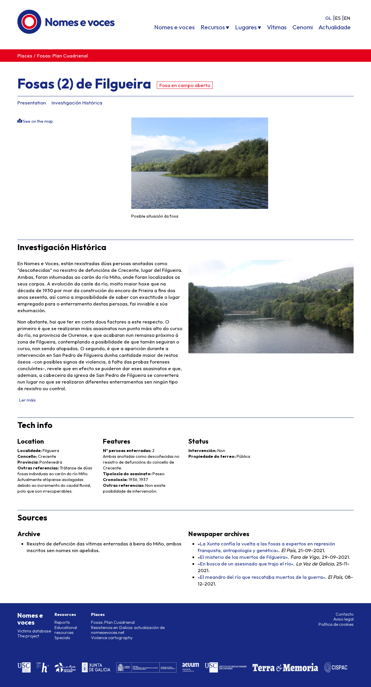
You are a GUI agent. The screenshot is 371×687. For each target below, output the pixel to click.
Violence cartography (111, 637)
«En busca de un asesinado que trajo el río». (246, 564)
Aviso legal (343, 619)
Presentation (31, 103)
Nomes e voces (174, 27)
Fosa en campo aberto (184, 85)
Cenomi (302, 27)
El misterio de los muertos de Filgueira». (244, 557)
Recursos (213, 27)
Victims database (34, 631)
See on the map (37, 121)
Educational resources (65, 630)
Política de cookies (336, 624)
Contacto (345, 614)
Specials (62, 637)
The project (28, 636)
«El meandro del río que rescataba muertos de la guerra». (262, 577)
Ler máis (27, 400)
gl (328, 18)
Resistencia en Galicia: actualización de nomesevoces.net (128, 630)
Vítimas (277, 27)
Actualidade (335, 27)
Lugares (246, 27)
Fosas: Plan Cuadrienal (62, 56)
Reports (62, 622)
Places (24, 56)
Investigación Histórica (77, 103)
